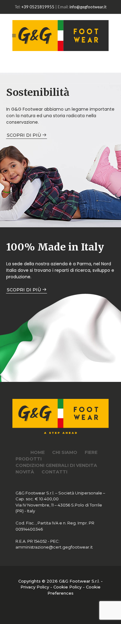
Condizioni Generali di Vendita (56, 465)
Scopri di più (24, 135)
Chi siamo (64, 452)
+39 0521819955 (37, 6)
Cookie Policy (67, 586)
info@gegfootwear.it (87, 6)
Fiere (91, 452)
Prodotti (29, 459)
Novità (25, 472)
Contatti (54, 472)
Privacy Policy (34, 586)
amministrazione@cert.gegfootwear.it (54, 547)
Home (37, 452)
